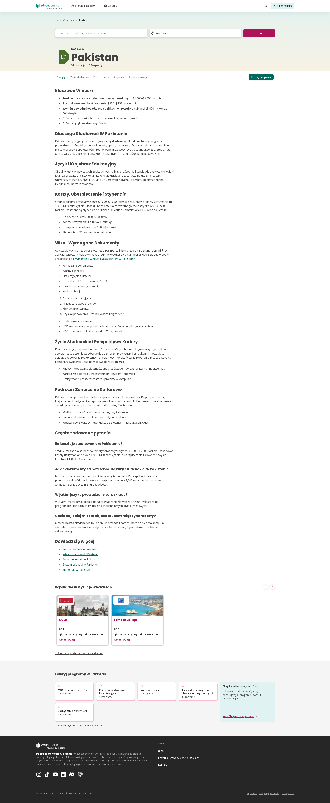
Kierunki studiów (85, 5)
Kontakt (162, 764)
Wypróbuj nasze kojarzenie (238, 716)
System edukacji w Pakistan (80, 564)
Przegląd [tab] (61, 77)
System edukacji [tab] (138, 77)
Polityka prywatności (269, 793)
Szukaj (259, 33)
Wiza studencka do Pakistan (80, 554)
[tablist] (165, 77)
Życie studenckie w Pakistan (80, 559)
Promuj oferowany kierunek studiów (178, 757)
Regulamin (252, 793)
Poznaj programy (261, 77)
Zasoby (112, 5)
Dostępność (288, 793)
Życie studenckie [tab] (79, 77)
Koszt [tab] (96, 77)
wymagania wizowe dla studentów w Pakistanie (105, 259)
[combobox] (100, 33)
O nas (161, 751)
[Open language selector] (266, 6)
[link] (84, 20)
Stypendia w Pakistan (76, 570)
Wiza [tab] (106, 77)
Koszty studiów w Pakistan (80, 549)
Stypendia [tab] (118, 77)
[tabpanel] (165, 330)
